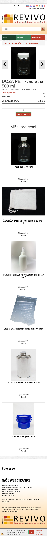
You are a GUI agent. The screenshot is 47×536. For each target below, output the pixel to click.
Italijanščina (40, 6)
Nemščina (37, 6)
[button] (42, 64)
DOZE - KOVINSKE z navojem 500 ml (23, 382)
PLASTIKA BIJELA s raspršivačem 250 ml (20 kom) (23, 276)
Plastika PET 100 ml (23, 166)
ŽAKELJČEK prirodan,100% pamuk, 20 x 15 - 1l (23, 222)
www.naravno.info (8, 493)
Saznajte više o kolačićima (39, 532)
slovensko (27, 6)
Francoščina (43, 6)
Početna (7, 43)
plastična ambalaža (30, 43)
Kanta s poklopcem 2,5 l (23, 436)
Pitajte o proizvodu (9, 93)
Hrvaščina (31, 6)
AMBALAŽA (16, 43)
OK (31, 532)
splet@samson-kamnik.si (10, 511)
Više (5, 38)
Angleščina (34, 6)
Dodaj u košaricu (23, 114)
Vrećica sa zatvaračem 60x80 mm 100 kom (23, 328)
